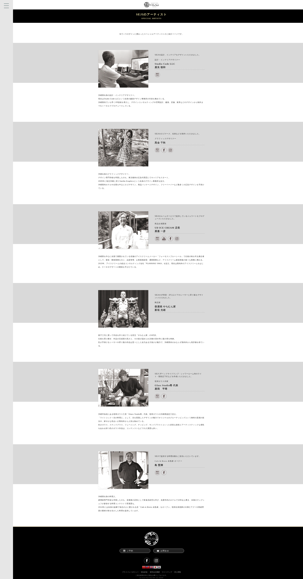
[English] (151, 567)
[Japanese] (155, 567)
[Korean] (159, 567)
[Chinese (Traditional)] (148, 567)
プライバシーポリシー (130, 572)
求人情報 (177, 572)
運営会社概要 (155, 572)
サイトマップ (167, 572)
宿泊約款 (144, 572)
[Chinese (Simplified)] (144, 567)
